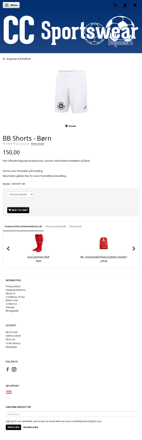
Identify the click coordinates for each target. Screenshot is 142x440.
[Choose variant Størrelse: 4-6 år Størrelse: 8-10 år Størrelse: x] (20, 194)
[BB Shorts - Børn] (71, 92)
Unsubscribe (30, 427)
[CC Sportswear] (71, 31)
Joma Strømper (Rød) (38, 256)
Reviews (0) (75, 226)
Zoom (72, 126)
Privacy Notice (13, 286)
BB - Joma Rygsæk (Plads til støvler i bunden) (103, 256)
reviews (22, 143)
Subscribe (13, 427)
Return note (12, 300)
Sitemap (10, 307)
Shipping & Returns (16, 289)
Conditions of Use (15, 296)
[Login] (125, 5)
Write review (37, 143)
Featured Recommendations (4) (23, 226)
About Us (10, 293)
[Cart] (134, 5)
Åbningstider (12, 310)
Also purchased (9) (55, 226)
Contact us (11, 303)
